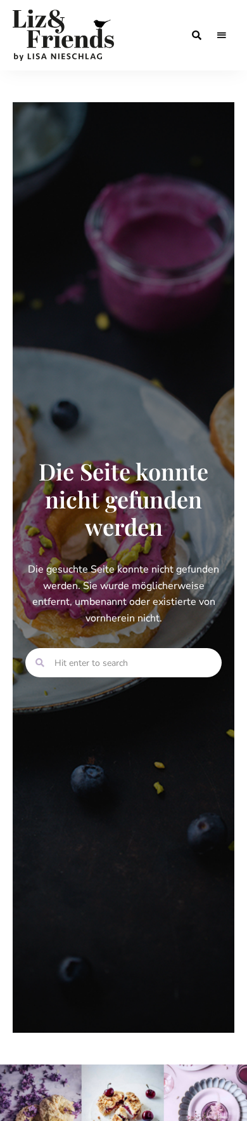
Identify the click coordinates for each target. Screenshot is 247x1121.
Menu (221, 35)
